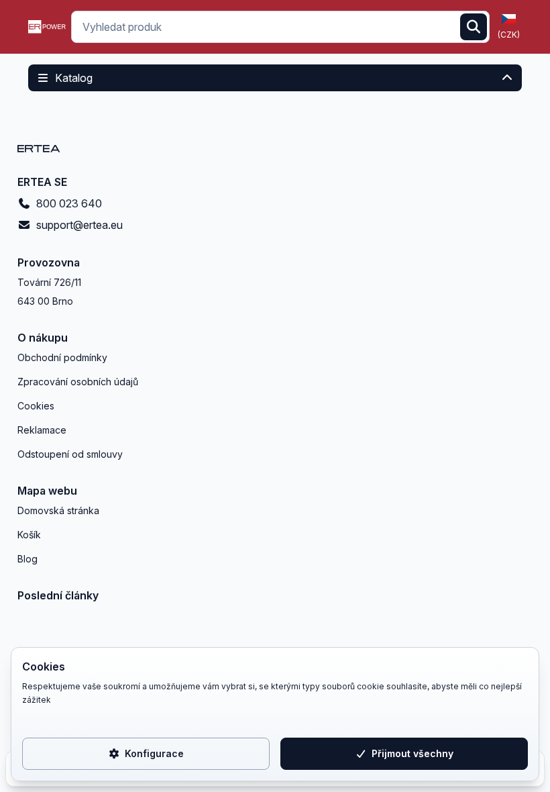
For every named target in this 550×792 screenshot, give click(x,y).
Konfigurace (154, 753)
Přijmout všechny (412, 753)
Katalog (74, 78)
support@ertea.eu (79, 225)
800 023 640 (69, 203)
